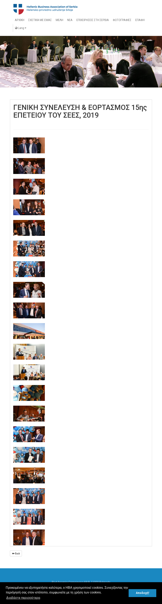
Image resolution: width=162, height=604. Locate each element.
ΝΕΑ (70, 20)
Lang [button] (21, 28)
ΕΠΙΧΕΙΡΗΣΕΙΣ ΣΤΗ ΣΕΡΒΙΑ (92, 20)
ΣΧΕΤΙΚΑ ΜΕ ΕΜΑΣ (40, 20)
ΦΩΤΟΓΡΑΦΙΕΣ (122, 20)
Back (17, 553)
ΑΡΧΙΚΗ (19, 20)
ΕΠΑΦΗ (140, 20)
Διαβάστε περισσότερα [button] (23, 598)
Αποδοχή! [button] (142, 593)
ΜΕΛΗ (59, 20)
